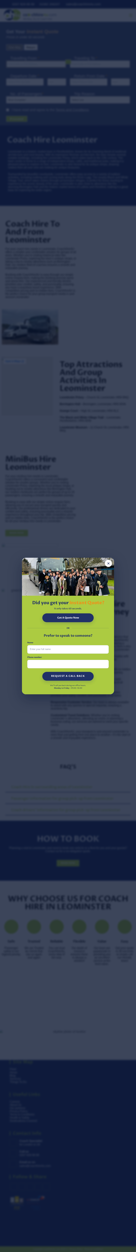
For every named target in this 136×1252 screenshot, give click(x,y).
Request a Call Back (68, 676)
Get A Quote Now (68, 617)
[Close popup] (108, 563)
